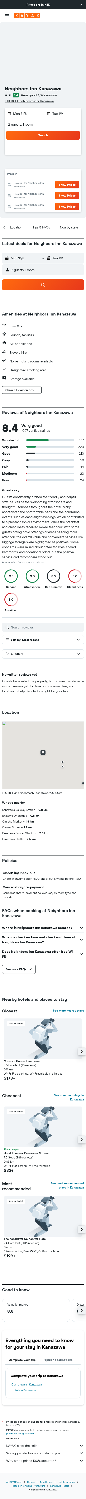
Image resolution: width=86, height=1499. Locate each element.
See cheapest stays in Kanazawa (69, 1097)
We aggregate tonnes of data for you (33, 1453)
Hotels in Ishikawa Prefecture (28, 1485)
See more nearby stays (68, 1010)
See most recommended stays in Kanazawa (67, 1185)
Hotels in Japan (66, 1482)
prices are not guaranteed (20, 1433)
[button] (81, 4)
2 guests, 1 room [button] (20, 124)
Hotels (31, 1482)
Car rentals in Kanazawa (26, 1384)
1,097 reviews (47, 95)
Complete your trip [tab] (22, 1360)
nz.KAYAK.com (14, 1482)
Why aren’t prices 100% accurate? (31, 1461)
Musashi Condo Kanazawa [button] (22, 1061)
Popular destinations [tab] (58, 1360)
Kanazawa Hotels (59, 1485)
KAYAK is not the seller (22, 1445)
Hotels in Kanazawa (23, 1390)
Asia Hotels (46, 1482)
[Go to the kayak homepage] (27, 15)
